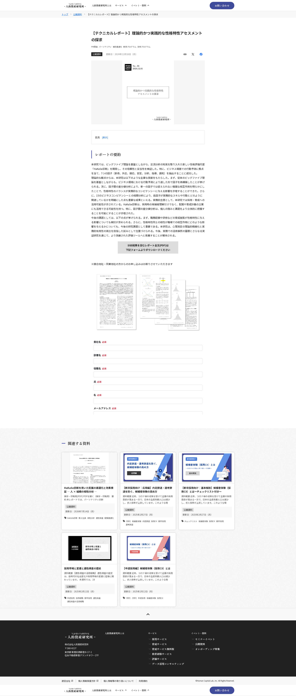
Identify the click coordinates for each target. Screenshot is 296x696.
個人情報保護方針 (87, 680)
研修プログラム (144, 46)
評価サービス (159, 659)
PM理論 (94, 46)
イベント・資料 (138, 5)
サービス (119, 5)
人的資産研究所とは (101, 5)
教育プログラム (129, 46)
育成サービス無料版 (163, 649)
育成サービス (159, 644)
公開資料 (77, 14)
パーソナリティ (105, 46)
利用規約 (143, 680)
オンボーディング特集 (207, 649)
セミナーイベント (205, 639)
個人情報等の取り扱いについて (119, 680)
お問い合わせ (222, 5)
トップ (65, 14)
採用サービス (159, 639)
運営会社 (66, 680)
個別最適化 (117, 46)
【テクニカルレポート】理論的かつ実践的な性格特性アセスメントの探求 (122, 14)
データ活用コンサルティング (168, 664)
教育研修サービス (162, 654)
